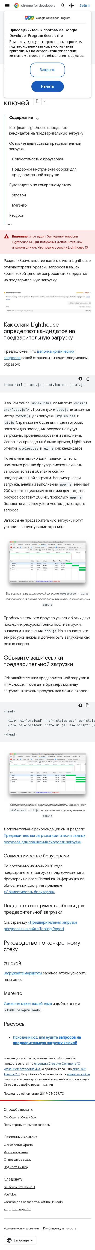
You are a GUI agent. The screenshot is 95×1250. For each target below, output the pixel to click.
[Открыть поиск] (63, 5)
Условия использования (21, 1228)
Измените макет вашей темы (28, 1003)
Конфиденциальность (59, 1228)
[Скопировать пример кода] (87, 378)
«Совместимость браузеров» (29, 892)
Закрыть (47, 70)
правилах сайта (78, 1074)
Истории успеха (16, 1152)
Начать (47, 86)
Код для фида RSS (17, 1209)
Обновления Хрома (18, 1145)
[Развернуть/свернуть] (37, 119)
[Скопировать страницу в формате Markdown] (37, 101)
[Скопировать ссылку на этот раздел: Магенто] (26, 994)
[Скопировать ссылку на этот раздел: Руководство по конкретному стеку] (22, 950)
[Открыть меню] (7, 5)
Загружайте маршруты (23, 973)
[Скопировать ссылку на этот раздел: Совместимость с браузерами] (73, 856)
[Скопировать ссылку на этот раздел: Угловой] (25, 963)
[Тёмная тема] (80, 378)
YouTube (10, 1194)
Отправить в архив (17, 1159)
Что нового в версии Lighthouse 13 (63, 247)
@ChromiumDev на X (19, 1187)
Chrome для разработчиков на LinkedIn (33, 1202)
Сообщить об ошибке (20, 1117)
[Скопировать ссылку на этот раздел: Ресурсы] (30, 1024)
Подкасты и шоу (16, 1167)
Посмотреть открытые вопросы (27, 1125)
